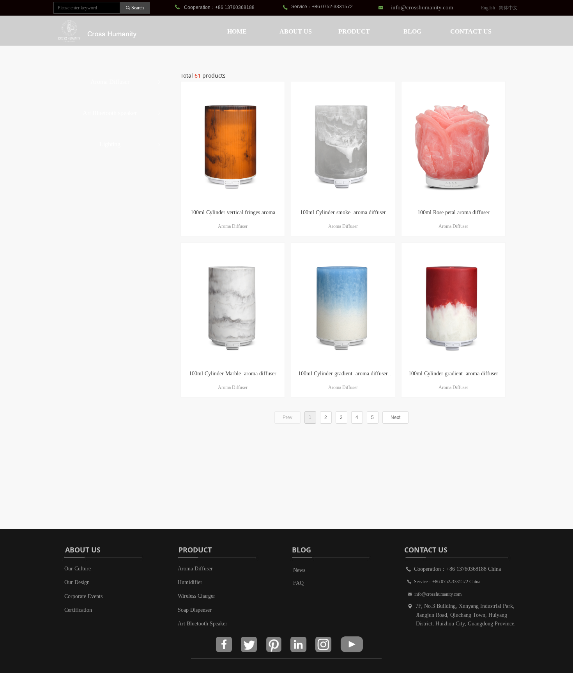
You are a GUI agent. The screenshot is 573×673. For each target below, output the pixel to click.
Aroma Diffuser (126, 81)
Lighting (131, 144)
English (488, 8)
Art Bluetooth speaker (122, 113)
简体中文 (508, 8)
